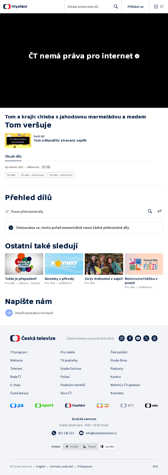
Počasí (65, 377)
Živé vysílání (118, 352)
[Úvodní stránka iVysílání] (19, 6)
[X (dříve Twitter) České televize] (146, 338)
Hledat (116, 6)
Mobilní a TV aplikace (125, 385)
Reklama (16, 360)
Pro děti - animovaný (32, 174)
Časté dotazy (19, 393)
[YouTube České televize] (138, 338)
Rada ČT (16, 377)
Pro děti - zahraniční (61, 174)
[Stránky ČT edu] (151, 406)
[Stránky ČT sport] (44, 406)
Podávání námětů (72, 385)
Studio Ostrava (70, 368)
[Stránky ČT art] (127, 406)
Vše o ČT (66, 393)
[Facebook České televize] (130, 338)
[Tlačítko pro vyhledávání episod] (150, 211)
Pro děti (11, 174)
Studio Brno (118, 360)
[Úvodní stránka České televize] (33, 338)
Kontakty (117, 393)
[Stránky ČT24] (16, 406)
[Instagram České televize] (121, 338)
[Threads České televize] (154, 338)
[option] (72, 446)
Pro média (67, 352)
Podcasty (116, 368)
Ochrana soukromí (61, 466)
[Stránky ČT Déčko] (103, 406)
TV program (18, 352)
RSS (155, 466)
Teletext (16, 368)
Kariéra (115, 377)
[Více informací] (137, 57)
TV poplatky (68, 360)
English (40, 466)
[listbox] (89, 446)
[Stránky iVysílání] (75, 406)
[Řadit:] (159, 211)
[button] (24, 264)
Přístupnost (84, 466)
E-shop (15, 385)
